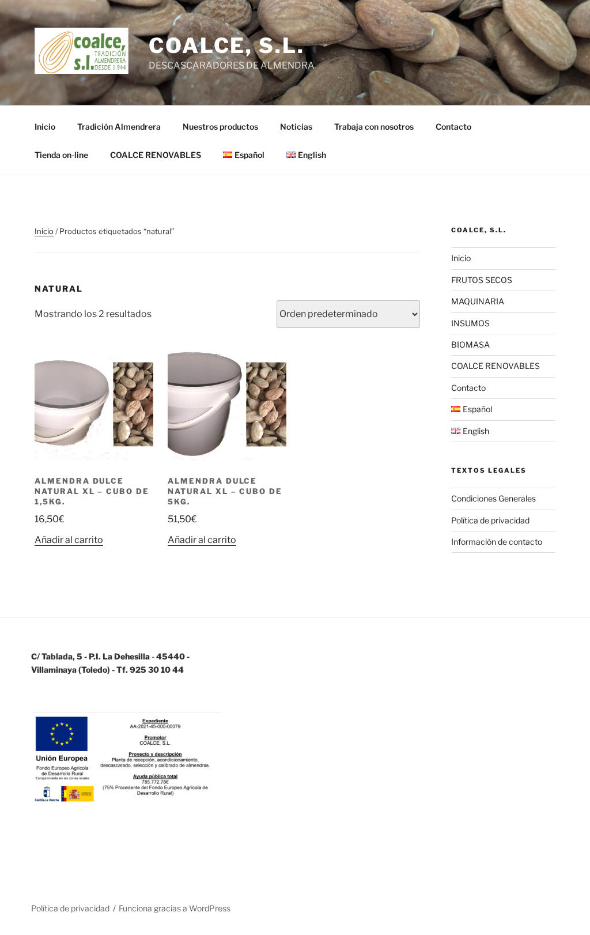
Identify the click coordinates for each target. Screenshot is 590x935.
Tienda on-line (61, 155)
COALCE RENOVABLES (155, 155)
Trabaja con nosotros (374, 126)
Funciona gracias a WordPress (174, 908)
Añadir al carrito (69, 539)
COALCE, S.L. (227, 45)
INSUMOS (470, 323)
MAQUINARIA (477, 301)
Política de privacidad (490, 520)
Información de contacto (496, 541)
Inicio (45, 126)
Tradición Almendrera (119, 126)
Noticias (296, 126)
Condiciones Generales (493, 498)
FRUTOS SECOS (481, 280)
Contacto (453, 126)
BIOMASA (470, 344)
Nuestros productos (220, 126)
